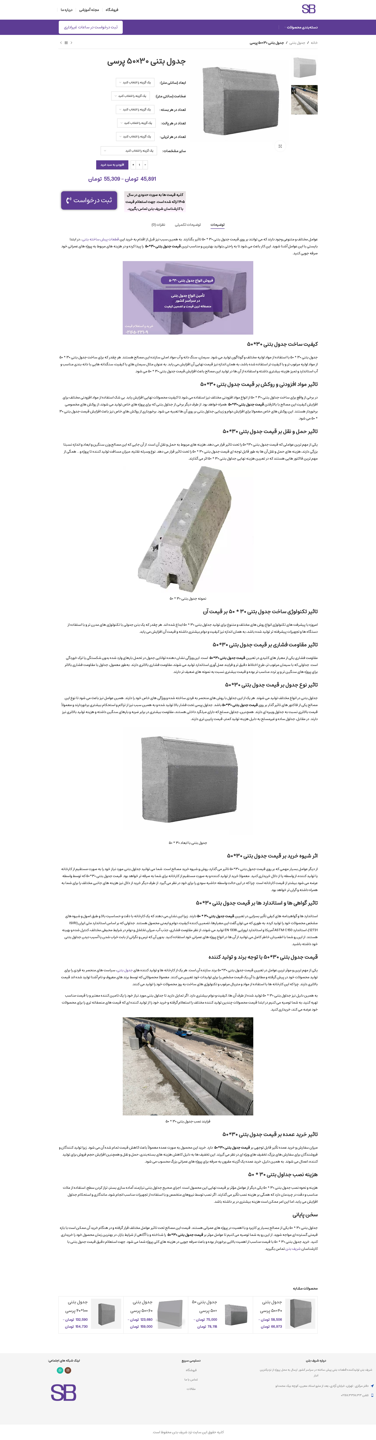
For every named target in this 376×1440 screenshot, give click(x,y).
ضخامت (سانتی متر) (171, 96)
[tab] (218, 225)
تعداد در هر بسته (173, 110)
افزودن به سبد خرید (112, 164)
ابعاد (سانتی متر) (173, 83)
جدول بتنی (297, 43)
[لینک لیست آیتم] (316, 1395)
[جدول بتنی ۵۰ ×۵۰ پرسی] (235, 1315)
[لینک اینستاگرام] (68, 1370)
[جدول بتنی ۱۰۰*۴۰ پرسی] (106, 1315)
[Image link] (64, 1410)
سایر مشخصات (174, 151)
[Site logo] (309, 18)
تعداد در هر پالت (174, 123)
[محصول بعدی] (61, 42)
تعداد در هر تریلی (173, 137)
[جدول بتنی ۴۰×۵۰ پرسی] (300, 1315)
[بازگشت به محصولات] (66, 42)
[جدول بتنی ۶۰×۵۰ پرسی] (171, 1315)
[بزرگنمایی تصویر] (280, 146)
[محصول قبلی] (71, 42)
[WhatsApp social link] (60, 1370)
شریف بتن (293, 1249)
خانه (314, 43)
